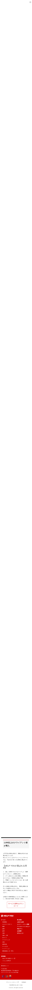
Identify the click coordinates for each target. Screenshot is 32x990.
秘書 (3, 926)
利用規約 (24, 982)
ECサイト (4, 937)
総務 (3, 928)
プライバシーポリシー (11, 982)
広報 (3, 942)
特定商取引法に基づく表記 (16, 985)
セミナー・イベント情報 (23, 924)
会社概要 (19, 931)
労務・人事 (5, 935)
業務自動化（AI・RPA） (8, 951)
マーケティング (6, 939)
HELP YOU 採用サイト (8, 958)
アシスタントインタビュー (23, 926)
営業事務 (4, 922)
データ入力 (5, 946)
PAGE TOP (29, 959)
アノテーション (6, 948)
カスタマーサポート (7, 924)
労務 (3, 933)
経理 (3, 931)
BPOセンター (20, 933)
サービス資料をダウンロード (16, 905)
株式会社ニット (5, 965)
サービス (3, 919)
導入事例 (19, 919)
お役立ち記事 (20, 922)
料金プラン (20, 928)
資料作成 (4, 944)
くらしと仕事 (5, 960)
